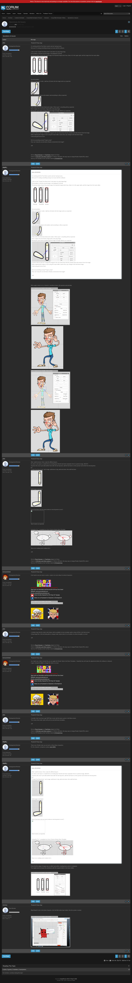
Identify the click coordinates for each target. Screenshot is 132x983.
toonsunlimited (7, 572)
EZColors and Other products (43, 156)
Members (32, 13)
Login (124, 5)
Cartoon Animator (19, 18)
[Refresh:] (129, 969)
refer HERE (53, 747)
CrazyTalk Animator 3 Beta (58, 18)
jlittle (16, 24)
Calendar (25, 13)
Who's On (38, 13)
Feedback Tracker (47, 13)
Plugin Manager (39, 154)
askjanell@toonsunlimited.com (42, 593)
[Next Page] (125, 31)
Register (129, 5)
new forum (99, 1)
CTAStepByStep (58, 158)
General (46, 18)
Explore (9, 13)
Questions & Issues (73, 18)
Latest (14, 13)
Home (3, 13)
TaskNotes (47, 154)
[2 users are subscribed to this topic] (129, 22)
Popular (19, 13)
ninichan (5, 905)
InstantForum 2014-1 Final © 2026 (68, 978)
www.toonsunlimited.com (42, 591)
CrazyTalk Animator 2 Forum (34, 18)
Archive (10, 18)
